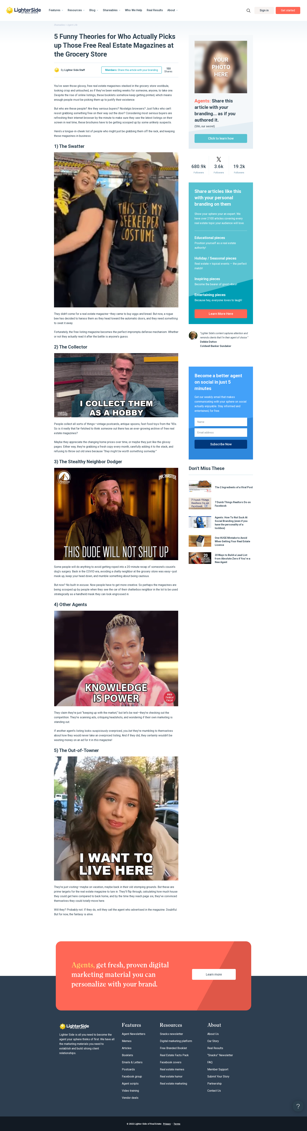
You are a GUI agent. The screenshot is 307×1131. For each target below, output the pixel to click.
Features (54, 10)
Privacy (167, 1124)
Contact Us (214, 1090)
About (171, 10)
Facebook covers (170, 1062)
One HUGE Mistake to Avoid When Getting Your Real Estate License (232, 541)
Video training (130, 1090)
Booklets (127, 1055)
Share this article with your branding (131, 70)
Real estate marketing (173, 1083)
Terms (177, 1124)
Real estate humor (171, 1076)
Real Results (155, 10)
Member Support (217, 1069)
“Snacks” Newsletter (220, 1055)
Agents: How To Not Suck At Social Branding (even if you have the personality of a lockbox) (231, 523)
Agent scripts (130, 1083)
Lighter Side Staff (74, 70)
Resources (75, 10)
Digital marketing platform (176, 1041)
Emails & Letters (132, 1062)
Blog (92, 10)
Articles (126, 1048)
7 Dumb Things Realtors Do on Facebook (233, 504)
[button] (264, 10)
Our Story (213, 1041)
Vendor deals (130, 1097)
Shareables (110, 10)
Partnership (214, 1083)
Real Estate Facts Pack (174, 1055)
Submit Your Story (218, 1076)
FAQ (209, 1062)
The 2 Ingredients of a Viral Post (234, 487)
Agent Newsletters (133, 1034)
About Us (213, 1034)
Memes (126, 1041)
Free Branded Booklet (173, 1048)
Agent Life (72, 25)
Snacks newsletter (171, 1034)
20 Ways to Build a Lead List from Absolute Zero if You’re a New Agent (232, 559)
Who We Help (133, 10)
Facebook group (132, 1076)
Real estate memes (172, 1069)
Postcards (128, 1069)
